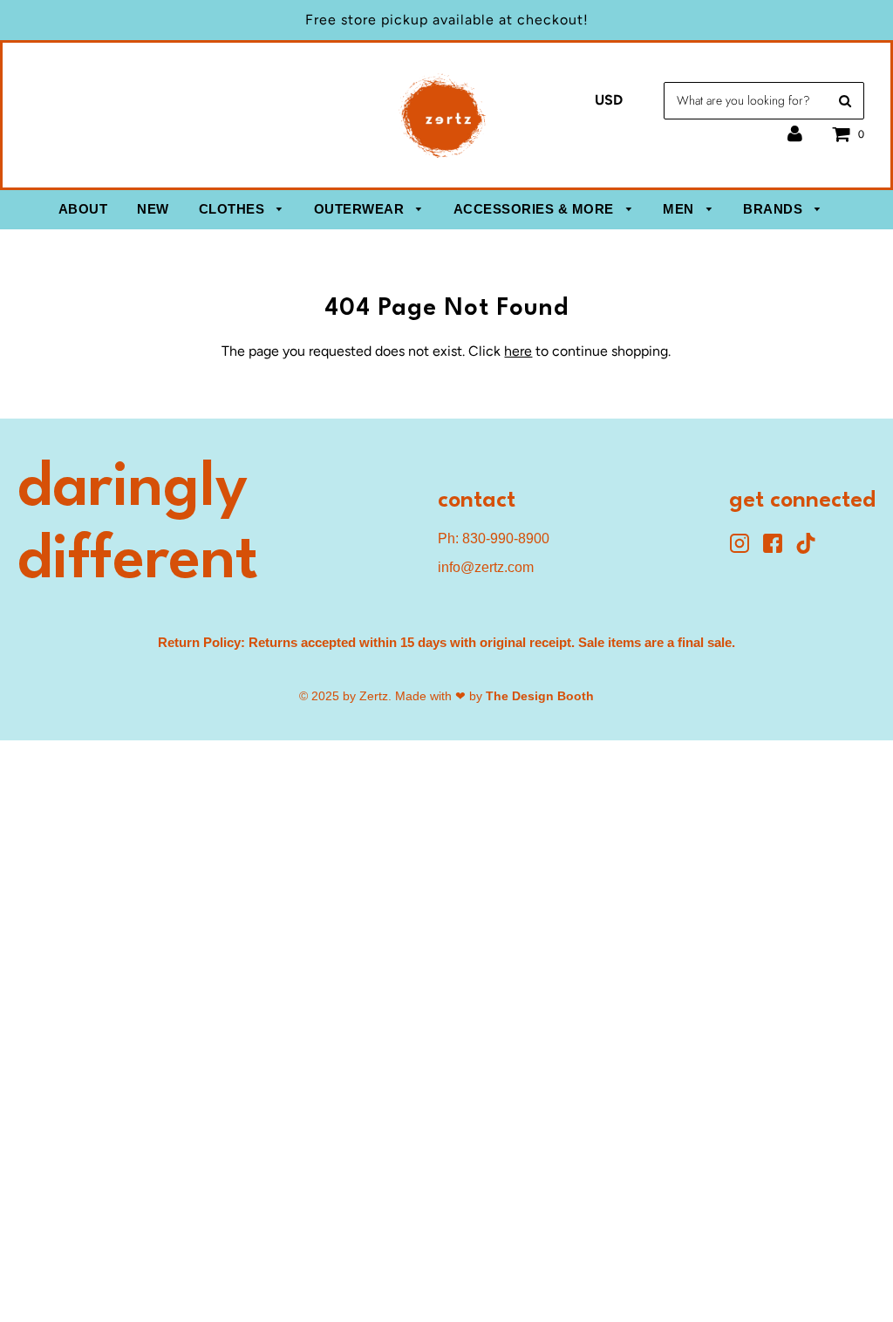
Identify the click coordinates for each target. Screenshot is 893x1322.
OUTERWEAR (361, 208)
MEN (680, 208)
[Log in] (794, 134)
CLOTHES (234, 208)
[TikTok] (810, 549)
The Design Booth (540, 696)
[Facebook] (778, 549)
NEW (153, 208)
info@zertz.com (486, 567)
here (518, 351)
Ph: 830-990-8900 (493, 538)
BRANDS (775, 208)
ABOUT (83, 208)
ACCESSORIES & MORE (535, 208)
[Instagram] (745, 549)
